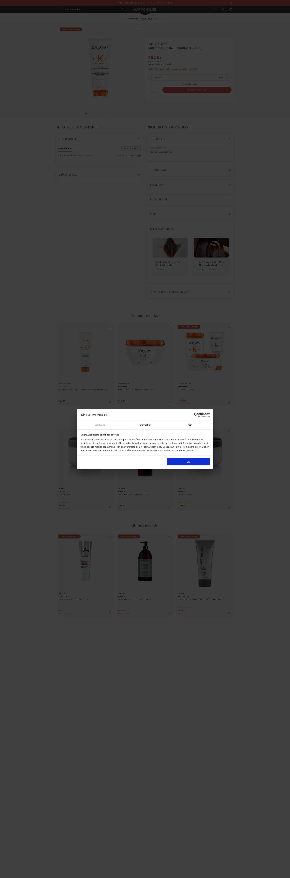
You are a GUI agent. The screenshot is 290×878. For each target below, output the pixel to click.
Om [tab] (190, 424)
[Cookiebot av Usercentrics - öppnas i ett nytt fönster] (196, 415)
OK (188, 461)
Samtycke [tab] (100, 424)
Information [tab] (145, 424)
